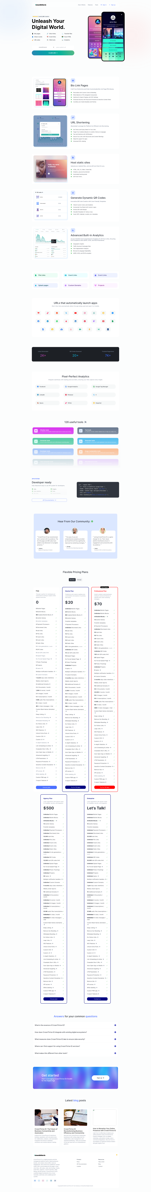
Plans (78, 1161)
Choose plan (46, 787)
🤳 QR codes (36, 40)
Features (90, 5)
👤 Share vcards (37, 37)
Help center (101, 1161)
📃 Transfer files (67, 33)
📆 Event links (51, 37)
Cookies (79, 1166)
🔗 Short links (51, 33)
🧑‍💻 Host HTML (66, 37)
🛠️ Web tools (51, 40)
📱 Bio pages (36, 33)
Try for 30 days (75, 787)
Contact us (97, 999)
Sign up (113, 5)
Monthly (72, 579)
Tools (96, 5)
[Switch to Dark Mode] (117, 1155)
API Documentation (49, 500)
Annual (79, 579)
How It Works (81, 5)
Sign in (104, 5)
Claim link (52, 53)
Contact (100, 1166)
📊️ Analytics (66, 40)
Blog (99, 1164)
